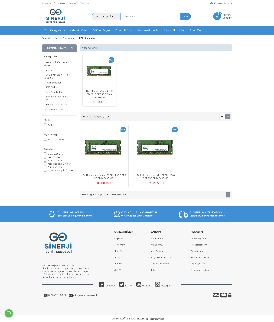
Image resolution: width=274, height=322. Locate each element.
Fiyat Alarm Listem (200, 270)
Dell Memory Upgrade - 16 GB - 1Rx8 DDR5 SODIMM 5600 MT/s (99, 94)
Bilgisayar (119, 238)
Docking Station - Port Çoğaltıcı (57, 76)
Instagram (166, 285)
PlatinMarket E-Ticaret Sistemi (127, 318)
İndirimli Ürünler (56, 154)
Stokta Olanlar (55, 160)
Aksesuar (118, 257)
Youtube (146, 285)
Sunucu (118, 263)
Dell (50, 125)
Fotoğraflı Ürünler (57, 167)
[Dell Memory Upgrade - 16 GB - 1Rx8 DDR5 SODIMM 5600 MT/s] (99, 72)
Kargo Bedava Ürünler (59, 164)
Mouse (49, 70)
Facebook (109, 285)
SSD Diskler (51, 87)
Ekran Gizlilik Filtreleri (56, 104)
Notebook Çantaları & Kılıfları (56, 64)
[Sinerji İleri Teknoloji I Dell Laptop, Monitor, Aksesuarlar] (55, 23)
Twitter (128, 285)
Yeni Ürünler (54, 157)
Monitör (118, 251)
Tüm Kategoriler (53, 30)
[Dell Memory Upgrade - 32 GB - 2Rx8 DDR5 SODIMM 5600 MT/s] (156, 149)
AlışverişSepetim (227, 16)
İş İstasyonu (120, 244)
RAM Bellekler (53, 82)
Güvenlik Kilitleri (54, 109)
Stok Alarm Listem (200, 257)
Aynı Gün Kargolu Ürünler (60, 170)
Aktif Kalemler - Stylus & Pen (58, 98)
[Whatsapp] (9, 313)
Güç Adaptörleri (53, 92)
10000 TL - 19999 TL (57, 139)
